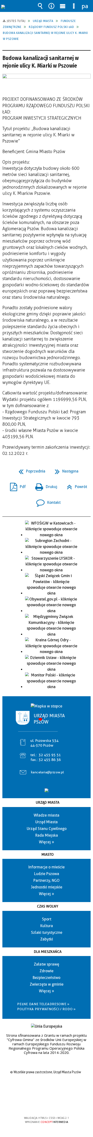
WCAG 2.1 (61, 1104)
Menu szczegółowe (74, 6)
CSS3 (46, 1104)
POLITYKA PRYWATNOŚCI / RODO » (46, 1009)
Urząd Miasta (47, 802)
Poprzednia (30, 469)
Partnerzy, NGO (46, 880)
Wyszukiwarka (40, 6)
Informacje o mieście (46, 867)
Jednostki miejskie (46, 887)
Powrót (75, 485)
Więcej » (46, 842)
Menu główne (62, 6)
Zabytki (46, 939)
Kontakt (46, 501)
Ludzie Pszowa (46, 873)
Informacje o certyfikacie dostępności (46, 1087)
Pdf (16, 485)
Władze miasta (46, 815)
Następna (64, 469)
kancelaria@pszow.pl (47, 772)
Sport (46, 919)
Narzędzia (51, 6)
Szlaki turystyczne (46, 932)
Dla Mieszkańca (48, 952)
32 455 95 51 (50, 755)
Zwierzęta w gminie (46, 984)
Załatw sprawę (46, 964)
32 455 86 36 (50, 760)
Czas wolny (47, 906)
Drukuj (44, 485)
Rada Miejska (46, 835)
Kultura (46, 926)
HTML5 (38, 1104)
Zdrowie (46, 971)
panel (85, 6)
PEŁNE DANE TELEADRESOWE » (43, 1004)
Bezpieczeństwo (46, 977)
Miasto (47, 854)
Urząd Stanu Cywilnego (47, 828)
